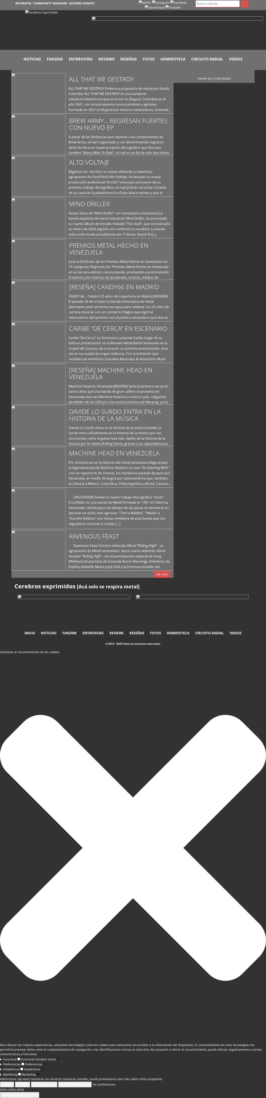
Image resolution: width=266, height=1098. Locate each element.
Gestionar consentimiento (20, 1095)
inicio (30, 633)
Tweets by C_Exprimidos (214, 78)
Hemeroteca (172, 59)
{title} (3, 1090)
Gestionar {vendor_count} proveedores (89, 1079)
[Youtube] (173, 7)
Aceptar (7, 1084)
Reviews (107, 59)
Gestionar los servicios (46, 1079)
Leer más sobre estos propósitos (139, 1079)
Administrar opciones (15, 1079)
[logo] (55, 30)
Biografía (23, 3)
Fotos (149, 59)
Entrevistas (81, 59)
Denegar (22, 1084)
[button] (133, 848)
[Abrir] (177, 30)
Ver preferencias (44, 1084)
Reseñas (128, 59)
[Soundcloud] (155, 7)
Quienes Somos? (82, 3)
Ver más (162, 574)
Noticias (32, 59)
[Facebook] (178, 2)
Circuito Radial (207, 59)
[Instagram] (161, 2)
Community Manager (50, 3)
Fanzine (55, 59)
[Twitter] (145, 2)
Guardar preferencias (75, 1084)
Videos (236, 59)
